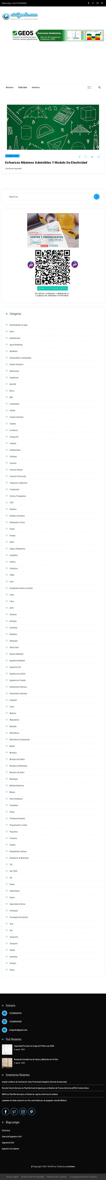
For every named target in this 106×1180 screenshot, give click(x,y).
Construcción (14, 489)
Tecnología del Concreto (19, 917)
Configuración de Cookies (83, 1176)
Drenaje (13, 535)
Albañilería (14, 351)
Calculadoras (14, 403)
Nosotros (9, 87)
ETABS (12, 574)
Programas (14, 831)
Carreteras (14, 430)
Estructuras (14, 568)
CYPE (12, 502)
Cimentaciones (15, 449)
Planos (12, 811)
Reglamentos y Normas (18, 851)
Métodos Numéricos (17, 785)
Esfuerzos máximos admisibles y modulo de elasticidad (46, 162)
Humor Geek (14, 647)
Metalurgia (14, 778)
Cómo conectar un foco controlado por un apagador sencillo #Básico (39, 1100)
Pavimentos (14, 805)
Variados (13, 963)
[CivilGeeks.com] (20, 16)
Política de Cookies (57, 1176)
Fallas (12, 594)
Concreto (13, 463)
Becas (12, 390)
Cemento (13, 443)
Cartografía (14, 436)
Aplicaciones (14, 370)
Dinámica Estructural (17, 515)
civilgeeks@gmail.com (18, 1029)
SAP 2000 (13, 871)
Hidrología (14, 640)
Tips (11, 930)
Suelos (12, 897)
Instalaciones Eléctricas (18, 686)
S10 (11, 864)
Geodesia (13, 614)
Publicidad (22, 87)
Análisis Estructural (16, 364)
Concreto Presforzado (18, 476)
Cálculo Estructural (16, 416)
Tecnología (14, 910)
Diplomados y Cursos (17, 522)
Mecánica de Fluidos (17, 759)
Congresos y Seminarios (18, 482)
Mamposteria (14, 719)
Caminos (13, 423)
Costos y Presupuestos (18, 495)
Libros (12, 706)
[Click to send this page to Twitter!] (86, 156)
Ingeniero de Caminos (10, 1148)
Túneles (12, 950)
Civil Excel (6, 1130)
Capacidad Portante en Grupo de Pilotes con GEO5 (34, 1045)
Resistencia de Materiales (19, 857)
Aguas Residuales (16, 344)
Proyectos (13, 838)
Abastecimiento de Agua (19, 324)
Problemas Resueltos (17, 818)
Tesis (11, 923)
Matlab (12, 746)
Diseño (12, 528)
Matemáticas (14, 732)
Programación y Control (18, 824)
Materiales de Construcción (20, 739)
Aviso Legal (12, 1176)
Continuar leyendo (13, 168)
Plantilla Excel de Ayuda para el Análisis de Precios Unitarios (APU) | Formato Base (56, 1087)
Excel (12, 581)
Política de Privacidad (32, 1176)
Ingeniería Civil (15, 667)
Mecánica (13, 752)
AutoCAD (13, 384)
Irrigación (13, 699)
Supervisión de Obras (17, 903)
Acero (12, 331)
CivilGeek (13, 456)
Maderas (13, 713)
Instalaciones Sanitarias (18, 693)
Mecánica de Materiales (18, 765)
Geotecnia (13, 627)
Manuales (13, 726)
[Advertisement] (53, 64)
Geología (13, 620)
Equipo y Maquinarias (17, 548)
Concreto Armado (16, 469)
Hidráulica (13, 634)
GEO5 (12, 607)
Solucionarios (15, 890)
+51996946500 (15, 1021)
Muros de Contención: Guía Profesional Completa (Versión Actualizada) (38, 1081)
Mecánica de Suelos (17, 772)
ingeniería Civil (8, 1142)
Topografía (14, 936)
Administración (15, 338)
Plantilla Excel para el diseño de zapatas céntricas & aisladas (33, 1094)
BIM (11, 397)
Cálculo (12, 410)
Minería (12, 792)
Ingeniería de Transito (18, 680)
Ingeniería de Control (17, 673)
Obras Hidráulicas (16, 798)
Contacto (36, 87)
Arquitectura (14, 377)
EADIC (12, 542)
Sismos (12, 884)
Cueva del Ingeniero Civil (12, 1136)
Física (12, 601)
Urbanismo (13, 956)
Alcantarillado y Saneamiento (20, 357)
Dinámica (13, 509)
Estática (13, 561)
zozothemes (70, 1166)
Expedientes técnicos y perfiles (21, 588)
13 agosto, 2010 (12, 156)
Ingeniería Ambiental (17, 660)
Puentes (13, 844)
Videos (12, 969)
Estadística (14, 555)
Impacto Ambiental (16, 653)
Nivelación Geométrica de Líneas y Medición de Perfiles (36, 1059)
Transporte (13, 943)
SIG (11, 877)
